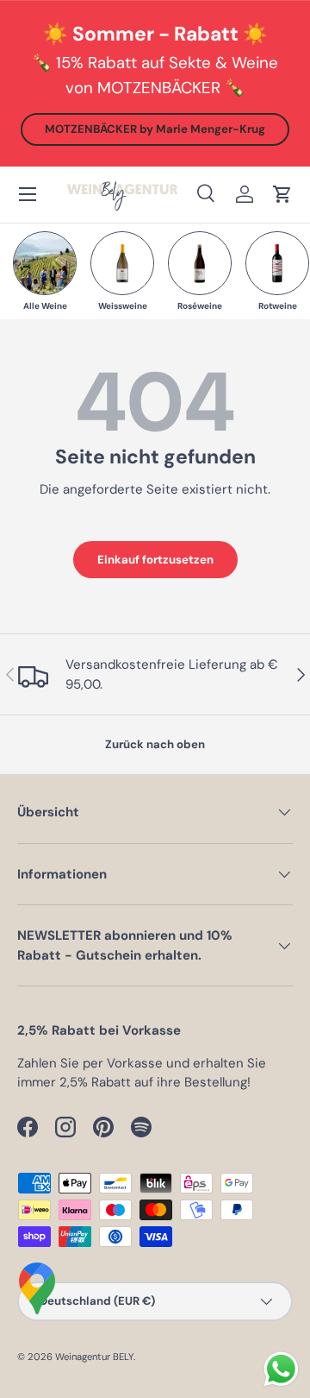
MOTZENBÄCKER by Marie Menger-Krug (155, 129)
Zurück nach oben (155, 744)
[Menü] (27, 194)
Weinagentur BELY (94, 1357)
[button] (282, 194)
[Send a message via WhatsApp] (281, 1369)
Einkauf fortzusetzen (155, 559)
